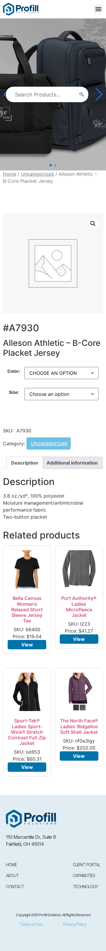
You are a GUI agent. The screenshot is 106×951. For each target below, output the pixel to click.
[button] (98, 9)
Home (9, 174)
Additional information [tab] (72, 463)
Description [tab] (24, 463)
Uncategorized (37, 174)
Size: (14, 392)
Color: (13, 371)
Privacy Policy (74, 924)
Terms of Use (31, 924)
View (27, 645)
